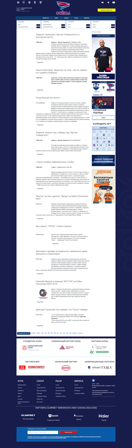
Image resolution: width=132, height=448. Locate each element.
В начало (33, 333)
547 (45, 333)
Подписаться (68, 432)
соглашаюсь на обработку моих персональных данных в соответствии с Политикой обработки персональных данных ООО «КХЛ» (64, 437)
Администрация (22, 385)
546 (42, 333)
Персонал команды (41, 390)
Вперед (74, 333)
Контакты (20, 399)
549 (52, 333)
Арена (19, 396)
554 (67, 333)
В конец (80, 333)
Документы (21, 390)
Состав (38, 385)
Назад (38, 333)
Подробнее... (40, 62)
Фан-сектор (40, 402)
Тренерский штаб (41, 387)
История (20, 387)
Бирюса (86, 18)
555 (70, 333)
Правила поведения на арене (23, 402)
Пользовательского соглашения (61, 436)
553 (64, 333)
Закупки (20, 393)
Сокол (66, 18)
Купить (109, 69)
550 (55, 333)
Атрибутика (40, 399)
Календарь (39, 393)
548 (48, 333)
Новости (46, 18)
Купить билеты (106, 10)
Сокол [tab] (103, 117)
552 (61, 333)
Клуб (56, 18)
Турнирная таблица (42, 396)
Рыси (76, 18)
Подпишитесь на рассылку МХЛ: (37, 428)
